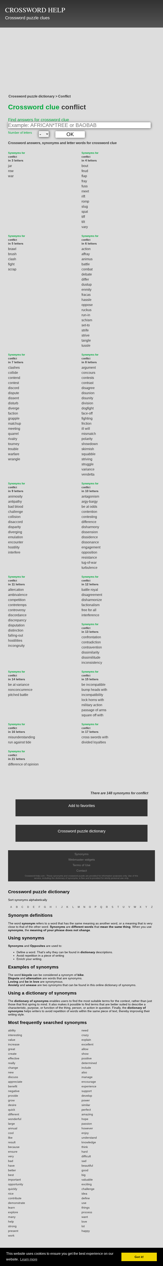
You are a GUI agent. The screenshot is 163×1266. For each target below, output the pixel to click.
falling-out (15, 635)
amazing (87, 1114)
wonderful (14, 1119)
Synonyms (81, 854)
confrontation (91, 637)
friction (86, 423)
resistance (89, 557)
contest (13, 383)
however (87, 1128)
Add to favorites (81, 806)
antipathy (15, 501)
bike (80, 975)
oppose (87, 305)
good (85, 1170)
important (14, 1179)
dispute (13, 393)
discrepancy (17, 620)
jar (10, 166)
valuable (87, 1179)
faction (13, 413)
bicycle (27, 975)
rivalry (12, 439)
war (11, 176)
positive (87, 1058)
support (87, 1091)
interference (90, 615)
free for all (89, 610)
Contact (81, 870)
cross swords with (95, 737)
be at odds (89, 506)
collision (14, 517)
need (85, 1030)
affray (86, 254)
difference (89, 522)
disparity (14, 527)
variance (88, 469)
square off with (92, 715)
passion (87, 1123)
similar (86, 1105)
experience (89, 1086)
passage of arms (94, 710)
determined (89, 1063)
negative (14, 1091)
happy (86, 1231)
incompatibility (92, 695)
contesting (89, 517)
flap (84, 176)
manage (87, 1077)
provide (13, 1095)
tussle (86, 345)
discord (13, 388)
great (11, 1049)
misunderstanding (21, 737)
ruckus (86, 310)
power (86, 1100)
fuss (85, 186)
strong (12, 1226)
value (11, 1039)
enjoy (85, 1133)
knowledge (89, 1142)
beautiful (87, 1165)
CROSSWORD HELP (35, 9)
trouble (13, 449)
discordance (17, 615)
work (11, 1235)
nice (11, 1193)
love (84, 1221)
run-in (86, 315)
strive (86, 335)
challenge (15, 511)
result (11, 1142)
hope (85, 1119)
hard (85, 1151)
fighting (87, 418)
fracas (86, 294)
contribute (14, 1198)
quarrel (13, 433)
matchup (14, 423)
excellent (87, 1044)
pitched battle (18, 695)
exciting (87, 1184)
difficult (86, 1156)
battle (86, 264)
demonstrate (16, 1203)
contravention (92, 647)
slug (85, 206)
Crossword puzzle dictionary (81, 831)
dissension (90, 532)
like (10, 1137)
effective (13, 1058)
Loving (13, 981)
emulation (15, 537)
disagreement (92, 595)
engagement (91, 547)
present (13, 1231)
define (86, 1198)
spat (85, 211)
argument (89, 367)
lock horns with (93, 700)
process (87, 1212)
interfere (14, 552)
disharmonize (92, 600)
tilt (83, 222)
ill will (86, 428)
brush (12, 254)
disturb (13, 403)
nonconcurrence (20, 689)
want (85, 1217)
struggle (88, 464)
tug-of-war (89, 562)
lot (83, 1226)
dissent (13, 398)
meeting (14, 428)
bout (85, 166)
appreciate (15, 1081)
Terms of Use (81, 865)
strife (85, 330)
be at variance (18, 684)
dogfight (88, 408)
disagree (88, 388)
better (12, 1170)
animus (87, 259)
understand (89, 1137)
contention (89, 511)
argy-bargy (90, 501)
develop (87, 1095)
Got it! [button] (139, 1257)
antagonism (90, 496)
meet (85, 191)
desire (12, 1105)
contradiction (91, 642)
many (11, 1217)
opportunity (15, 1184)
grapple (14, 418)
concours (88, 372)
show (85, 1053)
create (12, 1053)
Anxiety (13, 985)
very (11, 1156)
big (84, 1175)
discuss (13, 1077)
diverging (15, 532)
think (85, 1147)
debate (87, 274)
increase (14, 1044)
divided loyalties (94, 742)
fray (84, 181)
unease (31, 985)
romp (85, 201)
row (11, 171)
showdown (90, 444)
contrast (87, 383)
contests (88, 378)
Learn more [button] (28, 1259)
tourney (13, 444)
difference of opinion (23, 764)
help (11, 1221)
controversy (16, 610)
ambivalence (17, 595)
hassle (86, 300)
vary (85, 227)
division (87, 403)
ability (12, 1030)
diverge (13, 408)
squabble (89, 454)
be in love (32, 981)
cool (11, 1133)
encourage (89, 1081)
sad (84, 1161)
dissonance (90, 542)
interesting (15, 1035)
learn (11, 1207)
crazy (85, 1035)
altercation (16, 589)
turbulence (89, 567)
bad (10, 1161)
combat (87, 269)
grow (11, 1100)
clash (12, 259)
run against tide (19, 742)
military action (92, 705)
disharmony (90, 527)
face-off (87, 413)
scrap (12, 269)
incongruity (16, 645)
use (84, 1203)
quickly (12, 1189)
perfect (86, 1109)
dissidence (90, 537)
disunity (87, 398)
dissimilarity (90, 652)
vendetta (88, 474)
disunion (88, 393)
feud (85, 171)
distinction (15, 630)
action (86, 249)
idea (84, 1193)
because (14, 1147)
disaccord (15, 522)
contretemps (17, 605)
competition (16, 600)
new (11, 1072)
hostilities (15, 640)
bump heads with (94, 689)
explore (13, 1212)
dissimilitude (91, 657)
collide (13, 372)
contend (14, 378)
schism (87, 320)
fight (11, 264)
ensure (12, 1151)
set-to (86, 325)
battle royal (90, 589)
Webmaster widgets (81, 859)
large (11, 1123)
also (84, 1072)
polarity (87, 439)
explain (86, 1039)
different (13, 1114)
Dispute (13, 978)
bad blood (15, 506)
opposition (89, 552)
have (11, 1165)
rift (83, 196)
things (86, 1207)
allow (85, 1049)
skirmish (88, 449)
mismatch (89, 433)
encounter (15, 542)
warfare (13, 454)
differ (85, 279)
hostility (14, 547)
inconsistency (92, 662)
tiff (83, 216)
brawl (12, 249)
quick (11, 1109)
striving (87, 459)
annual (12, 1128)
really (11, 1063)
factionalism (91, 605)
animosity (15, 496)
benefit (12, 1086)
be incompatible (93, 684)
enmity (86, 289)
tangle (86, 340)
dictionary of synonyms (31, 1001)
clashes (14, 367)
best (11, 1175)
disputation (16, 625)
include (86, 1067)
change (13, 1067)
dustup (87, 284)
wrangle (14, 459)
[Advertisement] (81, 59)
